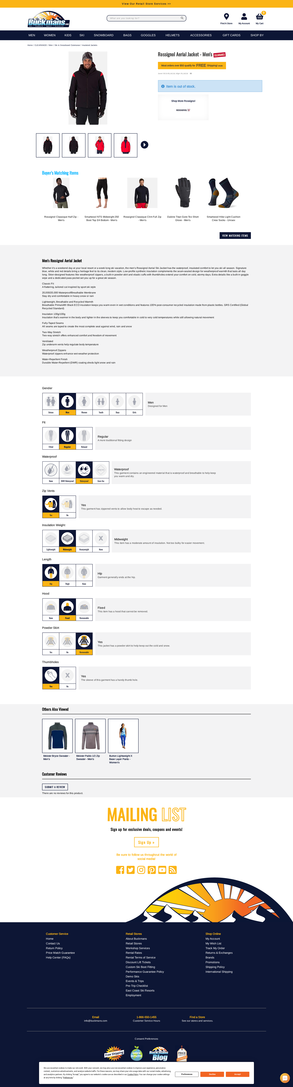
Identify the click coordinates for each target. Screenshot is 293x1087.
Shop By (257, 35)
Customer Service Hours (146, 1020)
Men (32, 35)
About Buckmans (136, 938)
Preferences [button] (68, 1078)
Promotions (213, 962)
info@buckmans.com (95, 1020)
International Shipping (219, 971)
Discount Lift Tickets (138, 962)
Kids (68, 35)
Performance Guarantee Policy (145, 971)
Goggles (148, 35)
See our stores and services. (197, 1020)
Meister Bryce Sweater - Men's (56, 758)
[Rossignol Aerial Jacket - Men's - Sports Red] (99, 145)
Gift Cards (232, 35)
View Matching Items (235, 235)
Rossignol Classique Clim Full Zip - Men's (142, 218)
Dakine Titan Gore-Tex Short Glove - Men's (183, 218)
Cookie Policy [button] (132, 1074)
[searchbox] (182, 18)
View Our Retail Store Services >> (146, 3)
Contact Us (53, 943)
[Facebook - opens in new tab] (120, 870)
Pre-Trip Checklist (137, 985)
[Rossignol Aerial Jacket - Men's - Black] (47, 145)
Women (50, 35)
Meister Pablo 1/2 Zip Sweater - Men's (88, 758)
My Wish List (213, 943)
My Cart (260, 18)
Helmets (173, 35)
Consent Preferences (146, 1038)
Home (30, 45)
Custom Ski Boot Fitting (140, 967)
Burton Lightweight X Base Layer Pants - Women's (120, 759)
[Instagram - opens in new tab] (141, 870)
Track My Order (215, 948)
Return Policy (54, 948)
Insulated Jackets (89, 45)
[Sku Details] (191, 73)
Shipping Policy (215, 967)
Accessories (201, 35)
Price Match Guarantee (60, 952)
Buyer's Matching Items (60, 172)
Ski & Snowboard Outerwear (67, 45)
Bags (127, 35)
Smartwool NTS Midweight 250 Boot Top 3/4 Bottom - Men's (102, 218)
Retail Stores (134, 943)
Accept (237, 1074)
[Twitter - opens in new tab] (131, 870)
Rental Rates (134, 952)
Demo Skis (132, 976)
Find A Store (226, 23)
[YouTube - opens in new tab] (162, 870)
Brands (210, 957)
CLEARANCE (41, 45)
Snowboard (104, 35)
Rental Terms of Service (141, 957)
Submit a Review (55, 787)
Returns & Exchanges (219, 952)
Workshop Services (138, 948)
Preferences (186, 1074)
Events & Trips (135, 981)
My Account (244, 23)
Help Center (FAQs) (58, 957)
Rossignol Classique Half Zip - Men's (61, 218)
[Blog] (173, 870)
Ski (82, 35)
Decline (212, 1074)
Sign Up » (146, 842)
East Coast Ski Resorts (140, 990)
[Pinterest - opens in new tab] (152, 870)
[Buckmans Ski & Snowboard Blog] (159, 1054)
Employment (133, 995)
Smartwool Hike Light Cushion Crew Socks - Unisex (223, 218)
